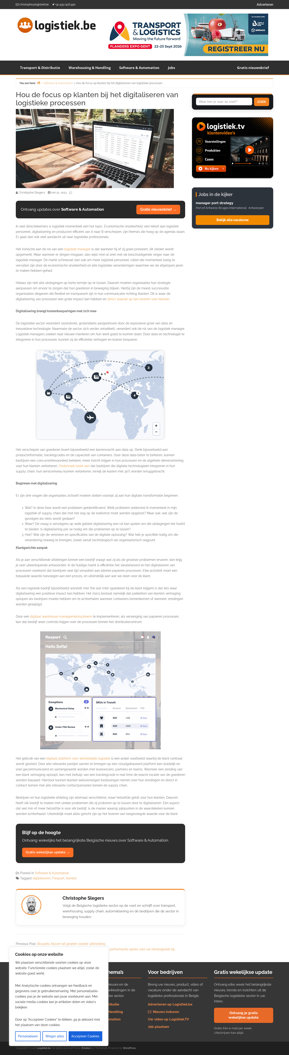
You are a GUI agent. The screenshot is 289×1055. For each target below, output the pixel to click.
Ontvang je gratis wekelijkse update (243, 1015)
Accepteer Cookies (85, 1036)
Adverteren (265, 4)
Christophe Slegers (83, 898)
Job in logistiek (94, 1027)
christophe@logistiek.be (34, 4)
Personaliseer (28, 1036)
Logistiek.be (44, 1048)
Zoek (261, 102)
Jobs (171, 67)
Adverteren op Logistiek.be (170, 1004)
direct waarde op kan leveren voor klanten (138, 299)
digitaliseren (42, 878)
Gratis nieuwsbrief (253, 67)
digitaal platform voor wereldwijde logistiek (78, 758)
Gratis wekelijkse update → (48, 852)
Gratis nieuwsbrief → (158, 209)
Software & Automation (139, 67)
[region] (58, 996)
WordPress (129, 1048)
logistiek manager (77, 249)
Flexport (58, 878)
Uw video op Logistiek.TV (168, 1019)
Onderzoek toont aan (74, 466)
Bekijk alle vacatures (233, 220)
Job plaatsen (158, 1027)
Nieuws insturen (165, 1012)
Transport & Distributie (40, 67)
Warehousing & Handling (90, 67)
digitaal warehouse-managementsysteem (61, 616)
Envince (86, 1048)
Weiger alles (54, 1036)
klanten (71, 878)
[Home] (38, 83)
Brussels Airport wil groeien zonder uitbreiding (71, 944)
